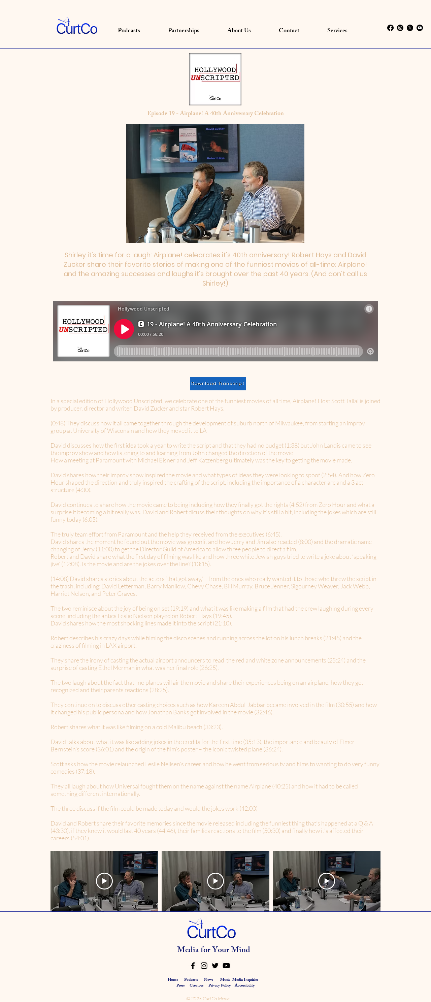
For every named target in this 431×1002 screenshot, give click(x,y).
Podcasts (191, 980)
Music (225, 980)
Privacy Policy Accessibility (231, 986)
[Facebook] (390, 28)
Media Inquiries (245, 980)
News (208, 980)
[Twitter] (215, 965)
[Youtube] (420, 28)
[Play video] (104, 881)
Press (181, 986)
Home (173, 980)
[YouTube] (226, 965)
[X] (410, 28)
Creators (196, 986)
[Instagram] (400, 28)
